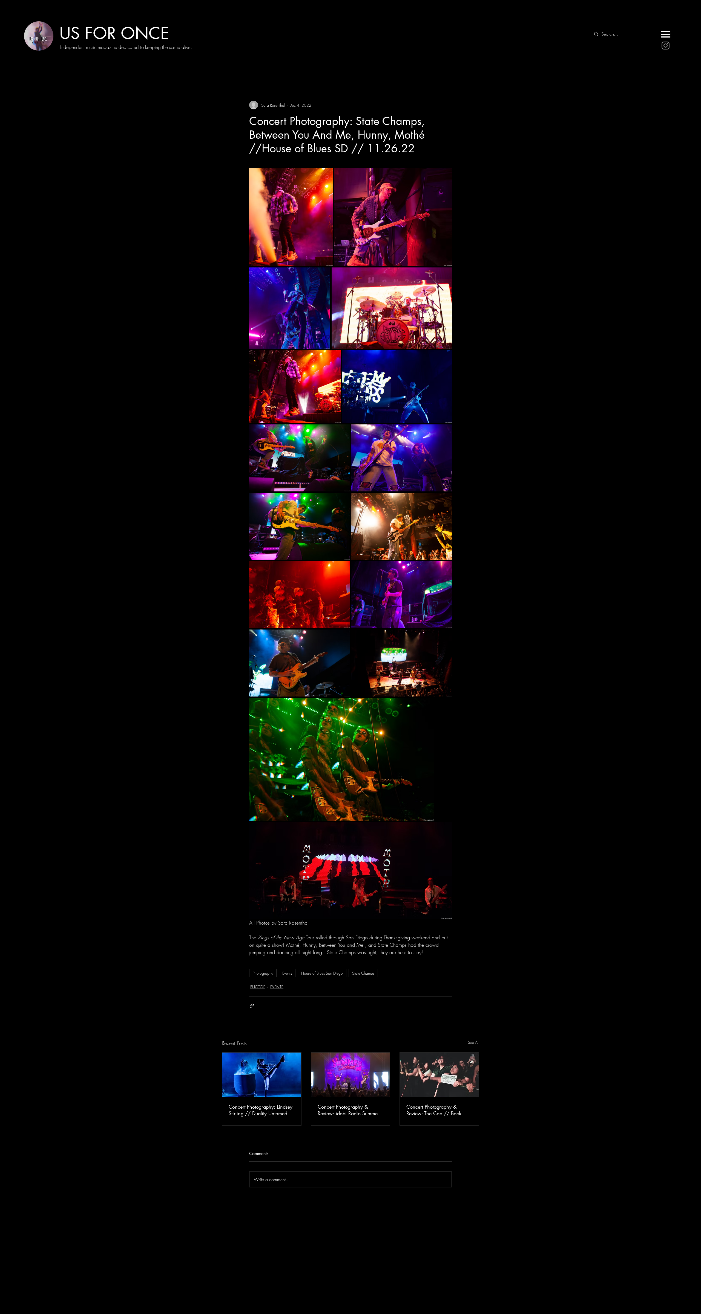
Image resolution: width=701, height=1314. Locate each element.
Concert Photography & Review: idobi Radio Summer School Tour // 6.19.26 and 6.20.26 (348, 1110)
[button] (665, 34)
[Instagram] (665, 45)
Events (287, 973)
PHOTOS (257, 986)
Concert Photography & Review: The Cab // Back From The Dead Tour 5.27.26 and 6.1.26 (437, 1110)
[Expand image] (291, 217)
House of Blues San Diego (322, 973)
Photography (263, 973)
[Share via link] (251, 1005)
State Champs (363, 973)
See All (473, 1042)
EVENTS (276, 986)
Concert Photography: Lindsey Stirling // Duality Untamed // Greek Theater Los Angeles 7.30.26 (261, 1110)
